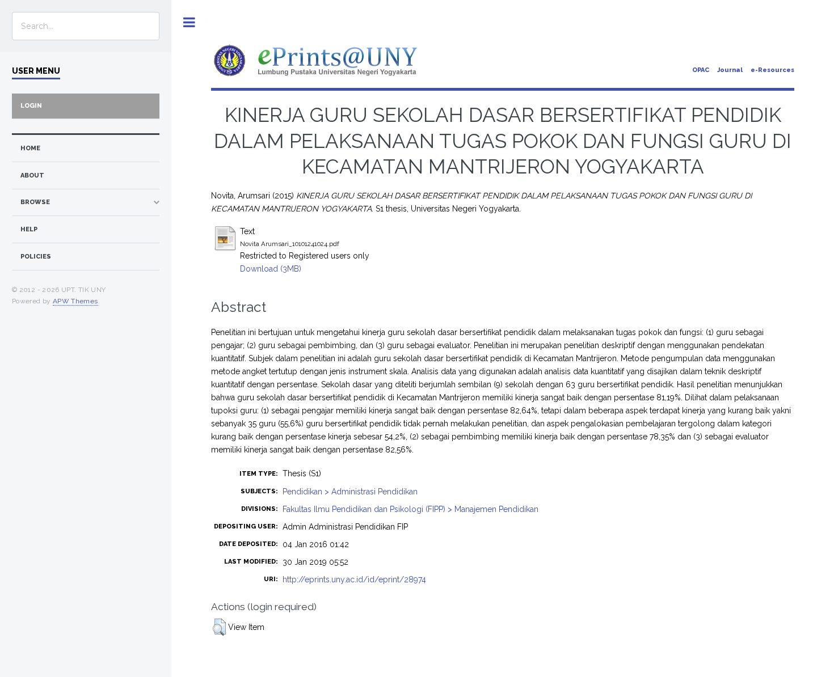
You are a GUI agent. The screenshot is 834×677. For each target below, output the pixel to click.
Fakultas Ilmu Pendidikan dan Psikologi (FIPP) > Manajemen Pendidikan (410, 509)
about (32, 175)
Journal (730, 70)
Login (31, 105)
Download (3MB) (270, 268)
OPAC (700, 70)
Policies (35, 256)
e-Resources (772, 70)
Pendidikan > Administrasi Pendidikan (350, 491)
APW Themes (75, 301)
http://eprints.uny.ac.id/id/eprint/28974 (354, 579)
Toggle (189, 22)
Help (28, 229)
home (30, 148)
